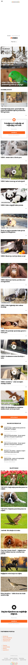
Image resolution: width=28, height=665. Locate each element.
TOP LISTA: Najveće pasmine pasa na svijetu (13, 509)
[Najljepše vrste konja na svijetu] (14, 564)
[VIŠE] (26, 115)
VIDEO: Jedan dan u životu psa (11, 157)
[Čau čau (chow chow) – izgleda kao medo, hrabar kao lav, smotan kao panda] (14, 541)
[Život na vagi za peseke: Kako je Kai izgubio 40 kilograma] (14, 221)
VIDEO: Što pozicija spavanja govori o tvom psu (13, 331)
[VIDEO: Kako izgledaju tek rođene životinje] (14, 296)
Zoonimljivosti (5, 302)
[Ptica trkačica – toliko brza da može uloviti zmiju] (14, 584)
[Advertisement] (14, 19)
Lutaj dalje (14, 417)
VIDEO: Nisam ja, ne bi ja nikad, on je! (13, 256)
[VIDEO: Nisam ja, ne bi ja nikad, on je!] (14, 246)
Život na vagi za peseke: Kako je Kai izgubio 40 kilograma (13, 231)
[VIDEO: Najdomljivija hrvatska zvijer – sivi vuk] (14, 57)
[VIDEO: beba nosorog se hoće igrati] (14, 171)
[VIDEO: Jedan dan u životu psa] (14, 148)
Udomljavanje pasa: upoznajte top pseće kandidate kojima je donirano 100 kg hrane (13, 110)
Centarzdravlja (6, 647)
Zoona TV (4, 253)
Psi (2, 106)
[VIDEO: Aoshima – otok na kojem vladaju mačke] (14, 372)
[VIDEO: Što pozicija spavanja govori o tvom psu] (14, 321)
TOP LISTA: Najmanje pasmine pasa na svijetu (14, 488)
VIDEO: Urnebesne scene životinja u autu (12, 357)
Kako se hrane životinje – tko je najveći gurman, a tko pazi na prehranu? (14, 436)
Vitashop (5, 645)
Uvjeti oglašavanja (6, 659)
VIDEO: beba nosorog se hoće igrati (13, 181)
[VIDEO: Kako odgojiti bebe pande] (14, 195)
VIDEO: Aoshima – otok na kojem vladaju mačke (12, 382)
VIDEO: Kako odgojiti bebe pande (12, 205)
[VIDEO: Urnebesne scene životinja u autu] (14, 347)
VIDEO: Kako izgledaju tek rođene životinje (12, 306)
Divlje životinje (5, 178)
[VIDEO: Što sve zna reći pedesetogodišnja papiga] (14, 77)
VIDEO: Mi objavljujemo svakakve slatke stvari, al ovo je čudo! (12, 408)
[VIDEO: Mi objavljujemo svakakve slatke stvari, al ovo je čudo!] (14, 397)
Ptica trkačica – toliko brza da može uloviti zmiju (13, 594)
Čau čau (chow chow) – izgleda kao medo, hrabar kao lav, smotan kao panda (13, 552)
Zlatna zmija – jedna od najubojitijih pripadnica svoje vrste (14, 459)
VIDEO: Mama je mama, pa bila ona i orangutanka (13, 281)
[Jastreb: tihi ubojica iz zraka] (14, 521)
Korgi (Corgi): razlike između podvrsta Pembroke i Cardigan (14, 428)
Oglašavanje (23, 659)
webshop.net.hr (6, 640)
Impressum (15, 659)
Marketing (21, 658)
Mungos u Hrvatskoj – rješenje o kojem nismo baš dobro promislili (14, 451)
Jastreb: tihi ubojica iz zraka (10, 530)
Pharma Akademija (7, 637)
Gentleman (5, 636)
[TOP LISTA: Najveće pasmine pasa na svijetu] (14, 499)
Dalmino (5, 648)
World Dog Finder (7, 639)
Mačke (3, 228)
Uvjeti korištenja (13, 658)
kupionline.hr (6, 650)
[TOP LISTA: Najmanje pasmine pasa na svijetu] (14, 477)
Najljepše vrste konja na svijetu (11, 574)
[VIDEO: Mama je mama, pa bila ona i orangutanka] (14, 270)
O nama (6, 658)
